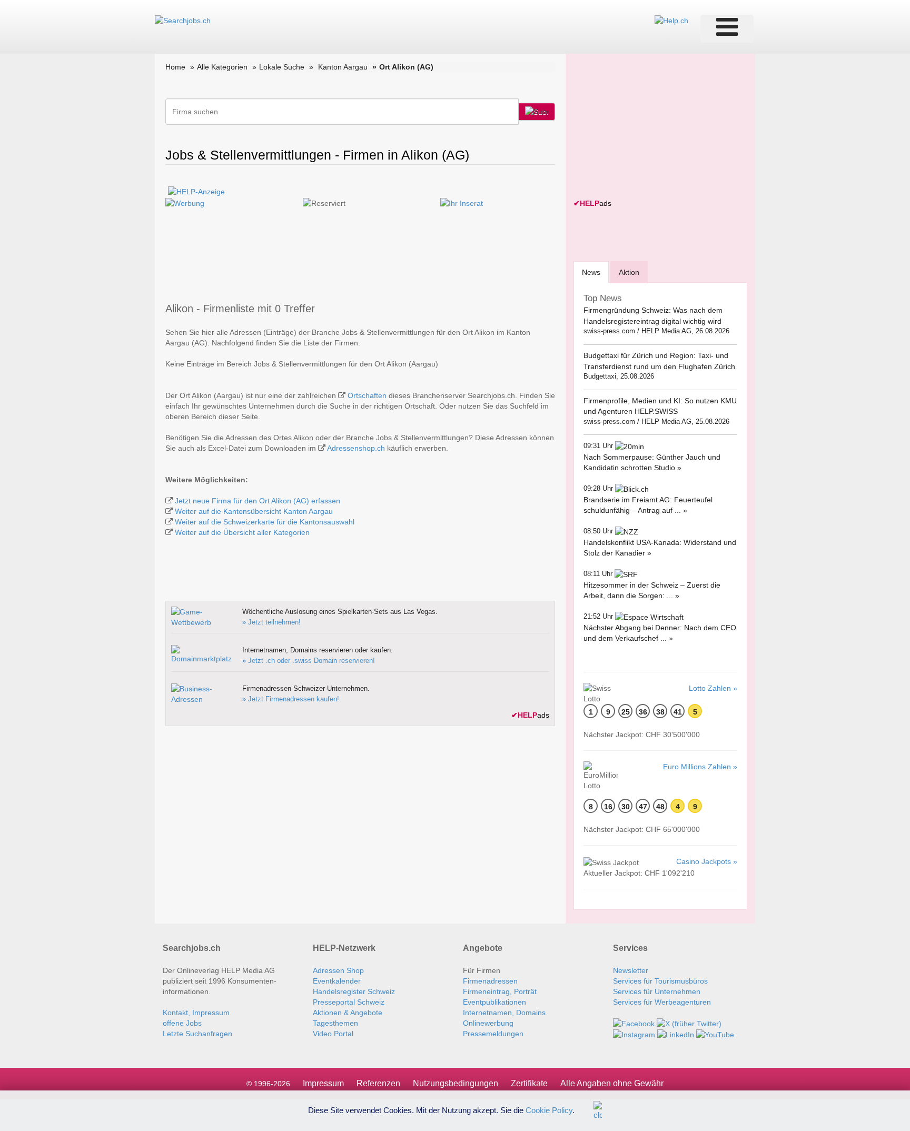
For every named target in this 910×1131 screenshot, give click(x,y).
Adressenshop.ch (356, 448)
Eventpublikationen (494, 1002)
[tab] (591, 272)
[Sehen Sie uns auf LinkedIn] (675, 1034)
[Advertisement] (652, 127)
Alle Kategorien (222, 67)
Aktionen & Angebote (347, 1012)
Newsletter (630, 970)
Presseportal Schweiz (348, 1002)
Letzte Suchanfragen (197, 1033)
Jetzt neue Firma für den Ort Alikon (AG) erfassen (257, 501)
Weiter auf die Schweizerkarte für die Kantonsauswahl (264, 522)
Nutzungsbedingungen (455, 1083)
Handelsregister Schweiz (354, 991)
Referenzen (378, 1083)
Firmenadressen (490, 981)
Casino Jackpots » (706, 861)
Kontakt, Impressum (196, 1012)
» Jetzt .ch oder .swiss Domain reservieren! (308, 660)
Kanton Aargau (343, 67)
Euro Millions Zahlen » (700, 766)
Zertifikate (529, 1083)
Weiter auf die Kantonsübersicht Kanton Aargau (254, 511)
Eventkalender (337, 981)
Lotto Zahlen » (713, 688)
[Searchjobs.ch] (183, 20)
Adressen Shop (338, 970)
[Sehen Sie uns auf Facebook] (634, 1023)
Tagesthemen (335, 1023)
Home (175, 67)
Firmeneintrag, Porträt (500, 991)
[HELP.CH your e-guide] (671, 20)
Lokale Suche (281, 67)
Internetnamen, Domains (504, 1012)
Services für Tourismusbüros (660, 981)
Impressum (323, 1083)
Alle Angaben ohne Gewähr (612, 1083)
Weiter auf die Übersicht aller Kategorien (242, 532)
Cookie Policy (549, 1109)
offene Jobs (182, 1023)
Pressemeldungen (493, 1033)
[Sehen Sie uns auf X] (689, 1023)
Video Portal (333, 1033)
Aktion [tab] (629, 272)
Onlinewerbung (488, 1023)
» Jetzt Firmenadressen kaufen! (290, 699)
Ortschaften (367, 395)
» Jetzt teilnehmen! (271, 622)
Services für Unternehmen (656, 991)
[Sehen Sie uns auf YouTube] (715, 1034)
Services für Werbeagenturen (662, 1002)
